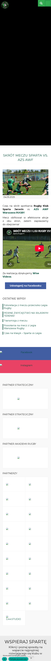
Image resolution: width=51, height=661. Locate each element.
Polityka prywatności (18, 659)
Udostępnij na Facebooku (25, 285)
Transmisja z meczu (15, 320)
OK (4, 659)
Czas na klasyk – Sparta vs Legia (23, 333)
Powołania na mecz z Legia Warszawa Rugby (20, 327)
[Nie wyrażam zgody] (31, 658)
